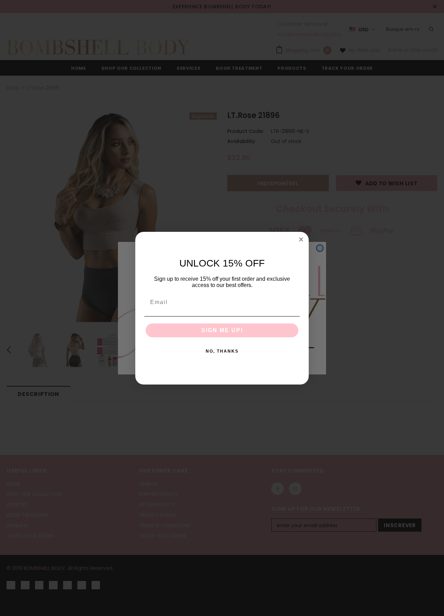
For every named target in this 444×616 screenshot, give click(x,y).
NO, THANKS (222, 351)
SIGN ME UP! (222, 330)
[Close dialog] (301, 239)
